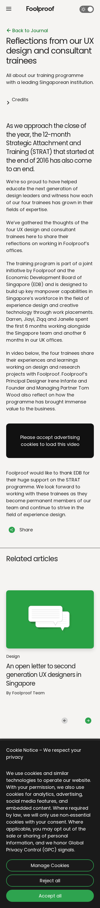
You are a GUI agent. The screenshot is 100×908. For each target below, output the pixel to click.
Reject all (50, 880)
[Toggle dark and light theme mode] (86, 9)
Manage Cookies (50, 865)
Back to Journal (30, 30)
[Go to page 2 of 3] (88, 720)
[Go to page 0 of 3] (65, 720)
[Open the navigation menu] (8, 8)
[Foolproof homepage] (40, 9)
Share (26, 529)
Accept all (50, 896)
